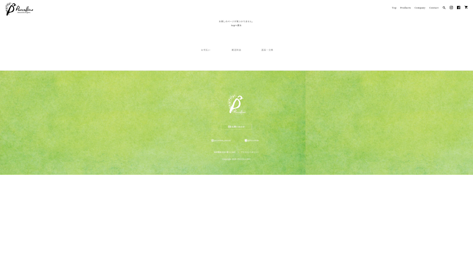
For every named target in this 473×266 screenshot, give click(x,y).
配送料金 (236, 49)
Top (394, 7)
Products (405, 7)
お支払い (205, 49)
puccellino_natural (221, 140)
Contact (434, 7)
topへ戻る (236, 25)
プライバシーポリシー (250, 152)
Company (420, 7)
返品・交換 (267, 49)
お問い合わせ (236, 126)
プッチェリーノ (19, 9)
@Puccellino (253, 140)
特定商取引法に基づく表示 (225, 152)
